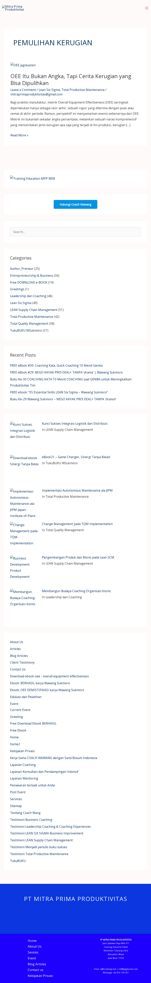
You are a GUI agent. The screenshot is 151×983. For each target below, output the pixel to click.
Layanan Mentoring (24, 778)
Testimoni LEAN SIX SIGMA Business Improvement (46, 833)
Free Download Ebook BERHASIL (33, 723)
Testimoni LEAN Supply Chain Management (41, 840)
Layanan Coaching (23, 765)
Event (14, 704)
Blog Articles (19, 656)
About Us (16, 642)
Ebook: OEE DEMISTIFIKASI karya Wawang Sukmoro (47, 690)
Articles (15, 649)
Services (16, 799)
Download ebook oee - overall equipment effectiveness (49, 676)
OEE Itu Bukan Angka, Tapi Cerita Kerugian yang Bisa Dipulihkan (70, 79)
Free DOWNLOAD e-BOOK (28, 282)
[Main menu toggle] (147, 8)
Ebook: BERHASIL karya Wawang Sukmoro (40, 683)
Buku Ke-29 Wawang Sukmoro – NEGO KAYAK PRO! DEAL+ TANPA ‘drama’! (63, 399)
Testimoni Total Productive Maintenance (39, 854)
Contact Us (18, 669)
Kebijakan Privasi (22, 751)
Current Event (20, 710)
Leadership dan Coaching (28, 296)
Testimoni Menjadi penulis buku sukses (38, 847)
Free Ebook (18, 730)
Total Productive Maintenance (83, 90)
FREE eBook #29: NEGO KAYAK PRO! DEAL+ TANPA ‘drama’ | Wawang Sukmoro (66, 372)
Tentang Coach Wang (25, 813)
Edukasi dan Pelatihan (25, 697)
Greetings (17, 289)
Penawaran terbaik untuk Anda (32, 785)
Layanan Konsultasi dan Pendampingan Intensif (44, 771)
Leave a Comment (23, 90)
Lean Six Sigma (49, 90)
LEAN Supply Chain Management (33, 310)
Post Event (18, 792)
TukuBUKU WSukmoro (26, 330)
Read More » (19, 134)
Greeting (16, 717)
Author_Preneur (21, 268)
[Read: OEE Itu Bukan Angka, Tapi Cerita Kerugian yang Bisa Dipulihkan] (23, 65)
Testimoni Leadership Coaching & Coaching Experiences (50, 826)
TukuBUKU (18, 861)
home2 (15, 744)
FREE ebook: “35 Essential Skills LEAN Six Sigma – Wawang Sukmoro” (59, 392)
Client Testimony (22, 662)
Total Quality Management (29, 323)
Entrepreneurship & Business (31, 275)
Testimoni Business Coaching (31, 819)
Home (14, 737)
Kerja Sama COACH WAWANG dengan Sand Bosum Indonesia (53, 758)
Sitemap (16, 806)
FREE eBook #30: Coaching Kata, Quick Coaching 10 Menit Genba (56, 365)
